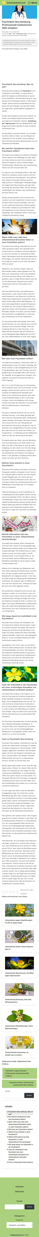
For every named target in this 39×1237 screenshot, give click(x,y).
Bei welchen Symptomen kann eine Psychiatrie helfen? (19, 1118)
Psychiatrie (27, 91)
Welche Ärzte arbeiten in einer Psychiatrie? (19, 1133)
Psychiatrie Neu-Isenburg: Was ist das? (20, 1113)
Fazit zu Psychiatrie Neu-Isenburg (20, 1162)
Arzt (14, 33)
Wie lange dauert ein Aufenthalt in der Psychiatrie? (20, 1146)
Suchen (7, 1091)
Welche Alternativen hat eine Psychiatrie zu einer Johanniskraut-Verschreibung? (19, 1139)
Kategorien (19, 1220)
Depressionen (10, 123)
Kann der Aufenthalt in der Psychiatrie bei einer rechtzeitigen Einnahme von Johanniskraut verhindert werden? (18, 1155)
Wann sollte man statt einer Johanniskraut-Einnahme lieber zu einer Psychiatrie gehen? (19, 1124)
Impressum (20, 1186)
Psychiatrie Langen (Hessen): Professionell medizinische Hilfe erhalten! (17, 1073)
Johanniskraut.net (16, 2)
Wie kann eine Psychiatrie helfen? (20, 1129)
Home (10, 33)
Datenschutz (19, 1191)
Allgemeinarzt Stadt (21, 33)
